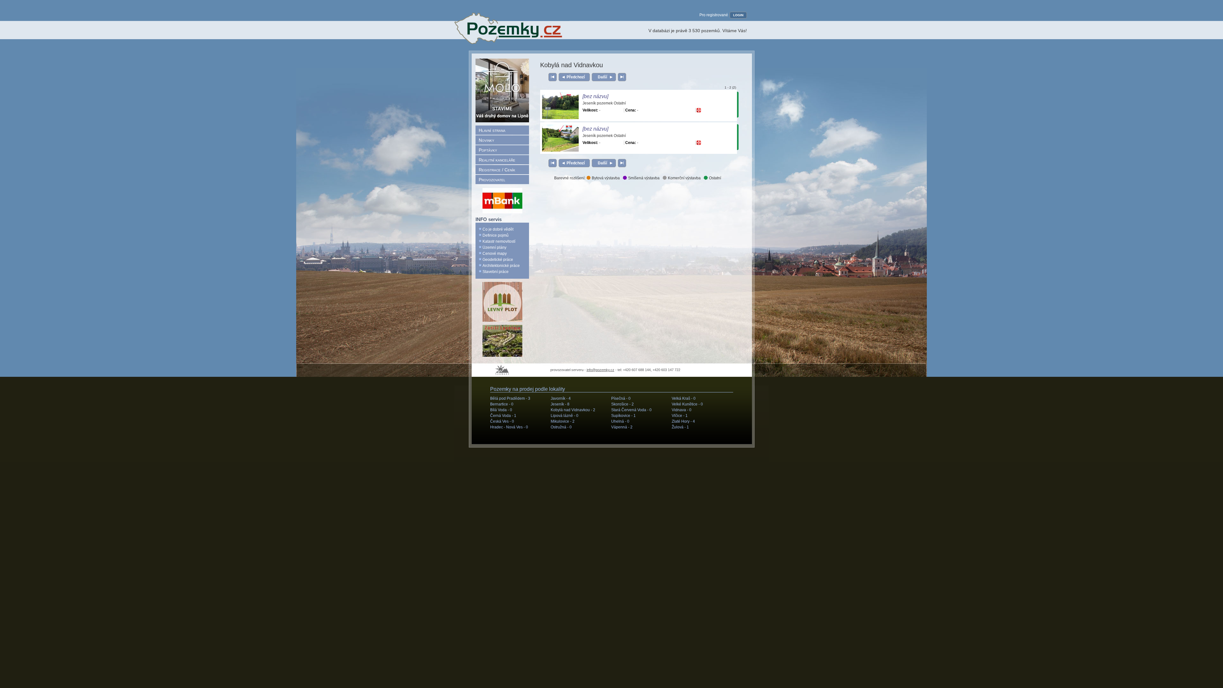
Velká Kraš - (684, 398)
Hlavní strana (492, 130)
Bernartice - (501, 404)
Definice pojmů (496, 235)
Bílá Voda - (501, 410)
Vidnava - (681, 410)
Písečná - (621, 398)
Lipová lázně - (564, 415)
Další (602, 77)
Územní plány (494, 247)
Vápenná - (622, 427)
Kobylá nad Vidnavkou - (573, 410)
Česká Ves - (502, 421)
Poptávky (488, 150)
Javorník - (561, 398)
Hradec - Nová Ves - (509, 427)
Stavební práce (496, 271)
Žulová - (680, 427)
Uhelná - (620, 421)
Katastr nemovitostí (499, 241)
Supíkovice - (623, 415)
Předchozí (576, 77)
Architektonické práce (501, 265)
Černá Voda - (503, 415)
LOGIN (738, 15)
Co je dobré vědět (498, 229)
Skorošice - (622, 404)
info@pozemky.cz (600, 370)
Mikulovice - (563, 421)
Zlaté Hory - (683, 421)
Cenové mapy (495, 253)
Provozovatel (492, 179)
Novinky (486, 140)
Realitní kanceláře (497, 159)
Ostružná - (561, 427)
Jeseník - (560, 404)
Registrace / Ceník (497, 169)
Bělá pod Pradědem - (510, 398)
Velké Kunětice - (687, 404)
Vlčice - (680, 415)
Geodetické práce (498, 259)
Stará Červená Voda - (631, 410)
